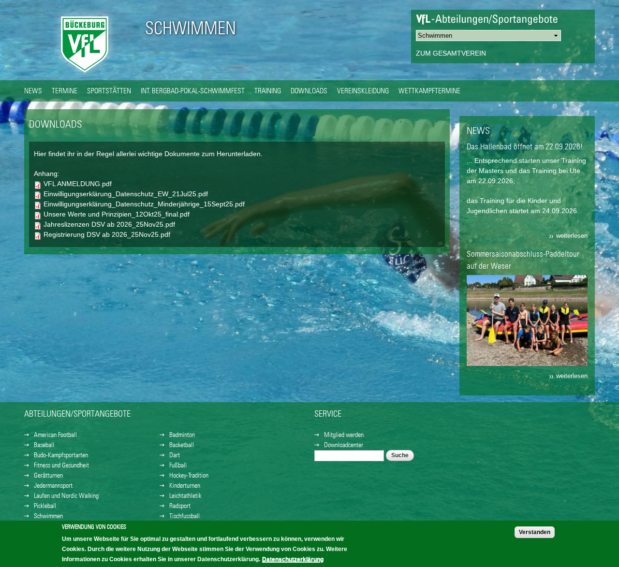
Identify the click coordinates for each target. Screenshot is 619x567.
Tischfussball (184, 516)
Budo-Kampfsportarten (61, 455)
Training (267, 90)
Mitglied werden (344, 434)
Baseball (44, 445)
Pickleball (45, 505)
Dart (174, 455)
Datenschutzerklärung (293, 559)
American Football (55, 434)
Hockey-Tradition (188, 475)
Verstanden (534, 532)
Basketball (181, 445)
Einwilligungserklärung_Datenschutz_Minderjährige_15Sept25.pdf (144, 204)
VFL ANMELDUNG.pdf (78, 184)
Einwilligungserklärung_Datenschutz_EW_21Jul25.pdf (126, 194)
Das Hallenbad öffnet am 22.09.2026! (525, 146)
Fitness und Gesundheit (61, 465)
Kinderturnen (184, 485)
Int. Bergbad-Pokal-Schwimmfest (193, 90)
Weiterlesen (572, 236)
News (33, 90)
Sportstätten (109, 90)
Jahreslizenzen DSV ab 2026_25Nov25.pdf (109, 224)
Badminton (182, 434)
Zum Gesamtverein (451, 53)
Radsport (180, 505)
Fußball (178, 465)
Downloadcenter (343, 445)
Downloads (309, 90)
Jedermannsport (53, 485)
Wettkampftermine (429, 90)
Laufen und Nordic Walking (66, 495)
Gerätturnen (48, 475)
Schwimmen (190, 28)
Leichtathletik (185, 495)
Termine (64, 90)
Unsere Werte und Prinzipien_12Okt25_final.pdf (117, 214)
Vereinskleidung (363, 90)
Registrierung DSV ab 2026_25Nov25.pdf (107, 234)
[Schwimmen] (84, 75)
